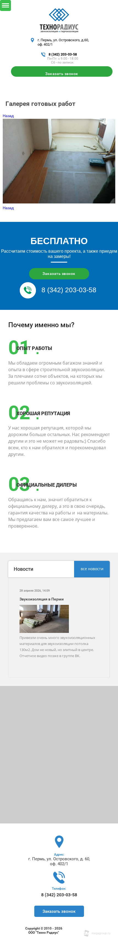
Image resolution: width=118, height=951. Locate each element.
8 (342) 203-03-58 (63, 54)
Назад (8, 116)
